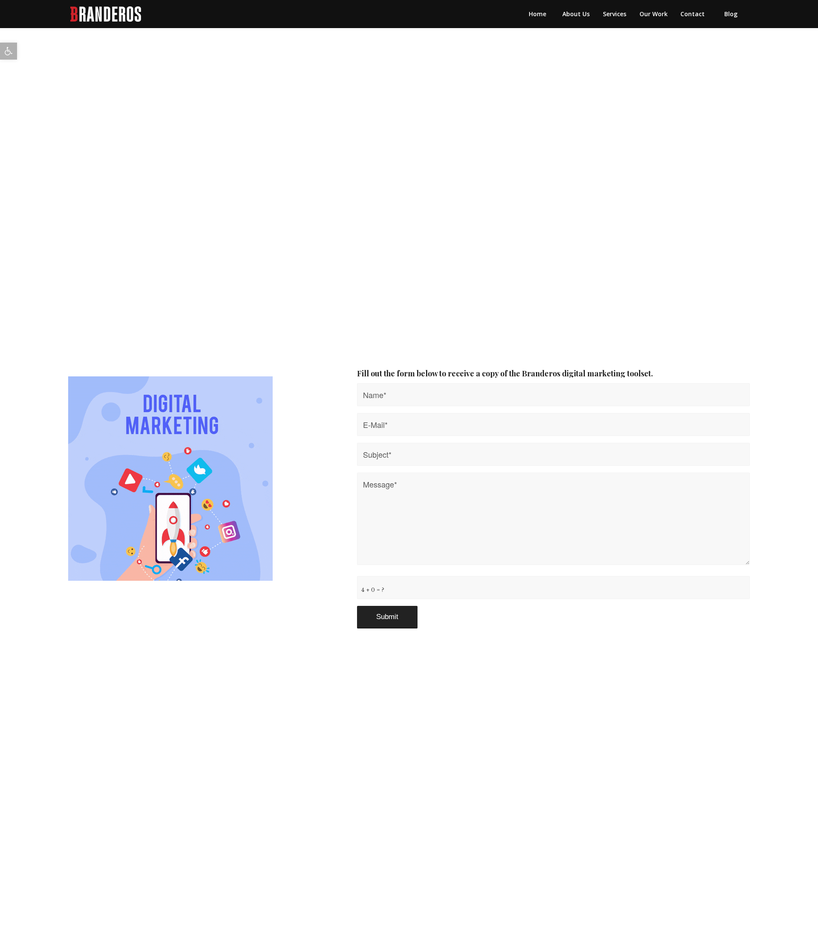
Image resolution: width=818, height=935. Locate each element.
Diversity (421, 746)
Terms (419, 759)
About (277, 746)
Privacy (462, 759)
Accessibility (365, 759)
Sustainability (482, 746)
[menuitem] (537, 14)
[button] (8, 51)
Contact (372, 746)
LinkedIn (323, 746)
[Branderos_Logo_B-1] (105, 14)
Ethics (536, 746)
